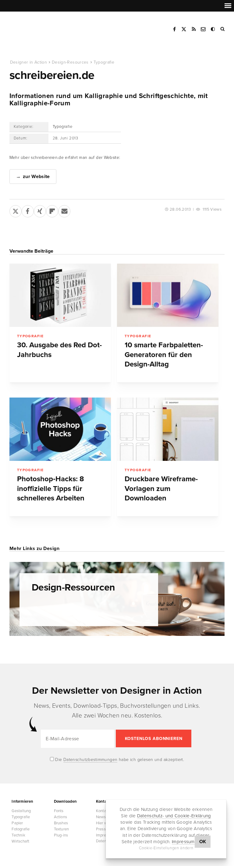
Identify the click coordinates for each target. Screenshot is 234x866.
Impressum (183, 841)
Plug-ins (61, 835)
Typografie (104, 62)
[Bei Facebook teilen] (28, 210)
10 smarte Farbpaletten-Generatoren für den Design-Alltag (164, 355)
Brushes (61, 823)
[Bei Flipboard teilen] (52, 210)
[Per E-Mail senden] (64, 210)
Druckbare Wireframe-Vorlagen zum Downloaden (161, 489)
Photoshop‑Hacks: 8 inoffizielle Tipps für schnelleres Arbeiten (50, 489)
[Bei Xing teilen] (40, 210)
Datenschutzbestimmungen (90, 759)
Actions (60, 817)
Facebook (174, 29)
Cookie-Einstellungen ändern (166, 848)
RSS (194, 29)
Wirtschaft (20, 841)
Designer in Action (41, 27)
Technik (18, 835)
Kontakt (203, 29)
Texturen (61, 829)
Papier (17, 823)
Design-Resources (70, 62)
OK (202, 842)
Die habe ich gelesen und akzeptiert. (119, 759)
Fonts (59, 810)
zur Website (36, 177)
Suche (223, 29)
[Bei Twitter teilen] (15, 210)
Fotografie (21, 829)
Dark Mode (213, 29)
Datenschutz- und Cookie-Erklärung (174, 816)
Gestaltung (21, 810)
